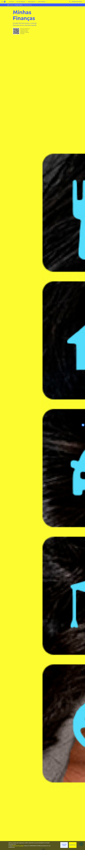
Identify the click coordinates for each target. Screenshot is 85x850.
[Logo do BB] (4, 2)
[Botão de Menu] (2, 2)
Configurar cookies (64, 845)
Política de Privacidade (18, 845)
